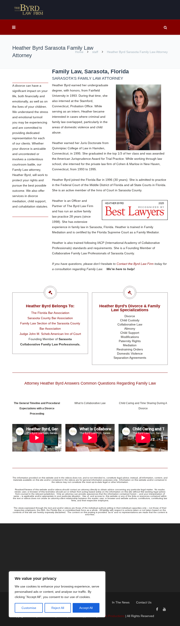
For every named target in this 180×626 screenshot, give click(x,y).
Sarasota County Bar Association (50, 318)
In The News (121, 602)
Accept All (86, 608)
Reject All (57, 608)
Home (79, 52)
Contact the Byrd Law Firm (135, 264)
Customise (29, 608)
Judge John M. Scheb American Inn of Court (50, 334)
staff (95, 52)
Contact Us (143, 602)
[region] (57, 594)
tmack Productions (111, 616)
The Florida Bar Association (50, 313)
